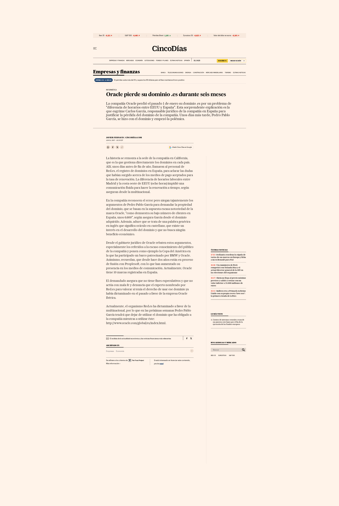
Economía (139, 60)
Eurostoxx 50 (188, 35)
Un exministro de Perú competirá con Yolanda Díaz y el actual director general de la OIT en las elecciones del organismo (227, 269)
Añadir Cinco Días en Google (182, 147)
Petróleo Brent (158, 35)
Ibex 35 (101, 35)
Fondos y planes (162, 60)
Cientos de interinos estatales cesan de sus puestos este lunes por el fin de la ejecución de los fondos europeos (228, 322)
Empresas (110, 351)
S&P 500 (128, 35)
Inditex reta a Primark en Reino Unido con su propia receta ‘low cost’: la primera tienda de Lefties (228, 293)
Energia (188, 72)
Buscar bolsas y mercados (223, 343)
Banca (163, 72)
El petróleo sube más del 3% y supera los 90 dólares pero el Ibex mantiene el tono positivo (149, 80)
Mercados (130, 60)
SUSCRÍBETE (222, 61)
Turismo (228, 72)
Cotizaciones (149, 60)
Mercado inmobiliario (214, 72)
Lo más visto (217, 314)
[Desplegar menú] (95, 48)
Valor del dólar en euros (222, 35)
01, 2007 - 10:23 (114, 140)
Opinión (187, 60)
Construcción (198, 72)
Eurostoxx (222, 355)
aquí (162, 363)
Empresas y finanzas (116, 60)
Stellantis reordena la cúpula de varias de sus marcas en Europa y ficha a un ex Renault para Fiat (228, 257)
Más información (112, 363)
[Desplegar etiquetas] (192, 351)
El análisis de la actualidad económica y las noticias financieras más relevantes (140, 338)
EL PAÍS (195, 59)
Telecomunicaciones (175, 72)
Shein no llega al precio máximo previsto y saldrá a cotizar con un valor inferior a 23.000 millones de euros (228, 282)
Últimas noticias (176, 60)
